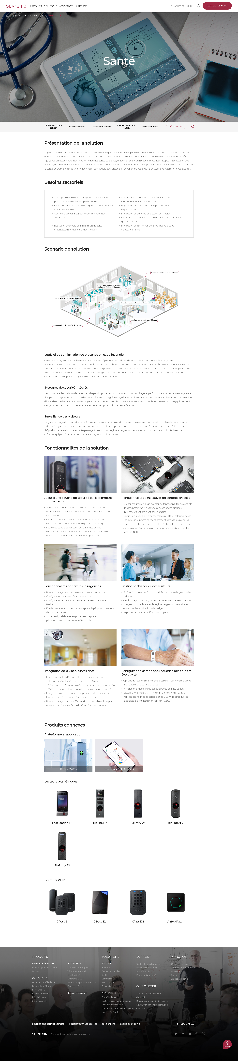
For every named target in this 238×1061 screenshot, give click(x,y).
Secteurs (34, 16)
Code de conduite (130, 1024)
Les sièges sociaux (179, 979)
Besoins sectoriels (76, 126)
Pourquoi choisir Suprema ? (184, 968)
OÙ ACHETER (178, 6)
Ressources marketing (147, 968)
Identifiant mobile (40, 993)
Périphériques (39, 997)
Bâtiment (106, 967)
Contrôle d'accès (109, 997)
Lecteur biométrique (42, 986)
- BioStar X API (73, 975)
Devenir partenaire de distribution (152, 1001)
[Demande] (227, 1044)
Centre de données (111, 971)
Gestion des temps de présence (116, 1001)
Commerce (107, 979)
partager (190, 127)
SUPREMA (16, 7)
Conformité (108, 1024)
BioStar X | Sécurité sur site (44, 967)
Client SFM (141, 1008)
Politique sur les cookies (83, 1024)
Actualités (175, 971)
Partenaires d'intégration (78, 967)
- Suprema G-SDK (75, 979)
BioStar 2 (36, 971)
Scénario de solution (102, 126)
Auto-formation (143, 971)
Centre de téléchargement (149, 964)
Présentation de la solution (53, 126)
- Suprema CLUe (75, 986)
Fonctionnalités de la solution (126, 126)
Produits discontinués (146, 975)
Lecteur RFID (38, 990)
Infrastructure (108, 982)
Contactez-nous (217, 6)
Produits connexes (149, 126)
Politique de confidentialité (48, 1024)
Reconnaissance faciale (112, 1005)
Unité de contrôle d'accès (44, 982)
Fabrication (107, 986)
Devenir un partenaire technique (152, 1005)
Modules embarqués (77, 993)
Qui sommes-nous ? (180, 964)
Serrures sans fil (39, 1001)
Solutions (16, 16)
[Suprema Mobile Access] (119, 740)
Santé (50, 16)
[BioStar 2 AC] (68, 740)
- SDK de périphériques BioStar (81, 982)
